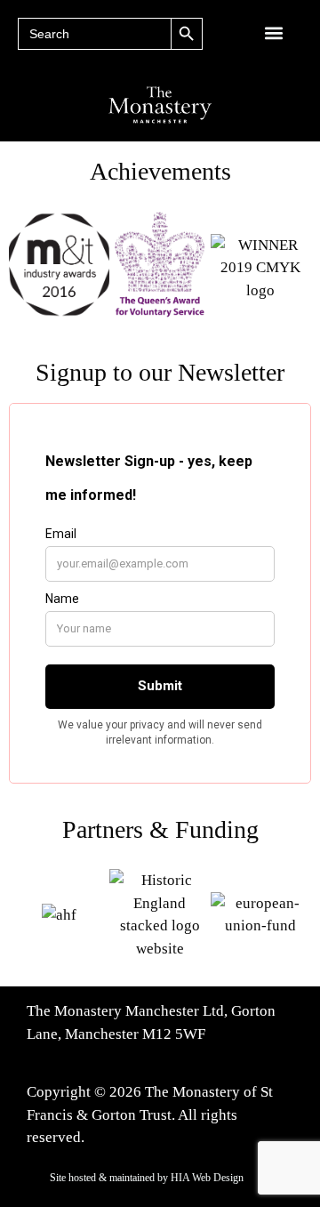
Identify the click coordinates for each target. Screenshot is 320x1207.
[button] (274, 32)
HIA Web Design (207, 1177)
